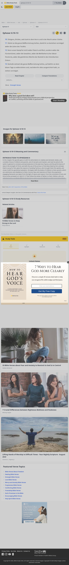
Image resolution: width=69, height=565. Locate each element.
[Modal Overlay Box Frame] (34, 282)
